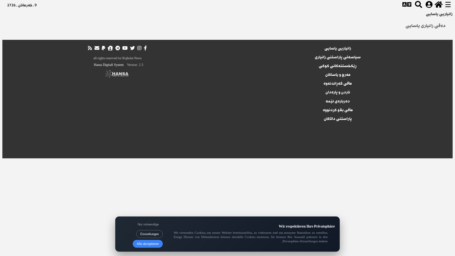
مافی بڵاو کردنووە (338, 110)
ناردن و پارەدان (337, 93)
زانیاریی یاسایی (337, 49)
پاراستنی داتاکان (338, 119)
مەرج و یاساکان (337, 75)
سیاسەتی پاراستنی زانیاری (338, 57)
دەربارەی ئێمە (338, 102)
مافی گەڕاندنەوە (337, 84)
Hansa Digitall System (109, 65)
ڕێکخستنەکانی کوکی (338, 66)
